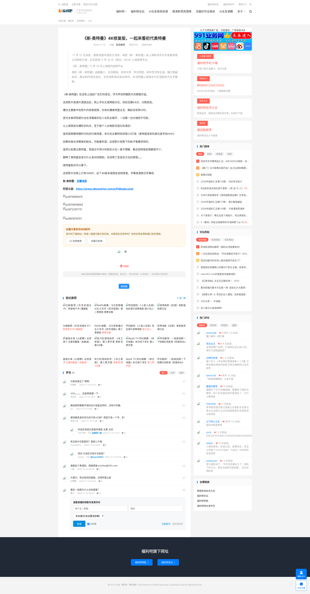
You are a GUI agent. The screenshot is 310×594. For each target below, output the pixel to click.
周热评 (202, 325)
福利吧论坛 (138, 11)
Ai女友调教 (226, 11)
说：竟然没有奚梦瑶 (224, 423)
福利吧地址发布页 (206, 505)
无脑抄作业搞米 (205, 11)
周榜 (200, 154)
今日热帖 (202, 239)
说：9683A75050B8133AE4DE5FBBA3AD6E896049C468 (229, 434)
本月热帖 (229, 239)
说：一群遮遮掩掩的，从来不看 (222, 377)
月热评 (213, 325)
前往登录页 (177, 523)
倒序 (182, 372)
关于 (240, 11)
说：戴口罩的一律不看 (223, 334)
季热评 (224, 325)
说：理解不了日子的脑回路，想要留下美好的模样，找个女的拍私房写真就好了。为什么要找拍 (227, 391)
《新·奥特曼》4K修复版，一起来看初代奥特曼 (124, 38)
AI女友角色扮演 (158, 11)
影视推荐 (81, 21)
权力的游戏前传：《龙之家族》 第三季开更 (108, 362)
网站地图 (133, 585)
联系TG (242, 4)
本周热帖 (215, 239)
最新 (234, 325)
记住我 (92, 523)
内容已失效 (96, 241)
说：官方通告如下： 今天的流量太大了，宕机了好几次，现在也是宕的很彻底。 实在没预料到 (227, 465)
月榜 (209, 154)
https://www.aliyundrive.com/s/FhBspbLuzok (104, 188)
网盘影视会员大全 (206, 490)
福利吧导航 (202, 500)
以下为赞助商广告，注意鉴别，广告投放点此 (222, 30)
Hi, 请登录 (63, 4)
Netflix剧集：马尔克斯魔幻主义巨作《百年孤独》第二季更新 (108, 329)
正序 (172, 372)
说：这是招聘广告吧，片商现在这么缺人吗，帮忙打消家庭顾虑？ (227, 347)
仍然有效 (76, 241)
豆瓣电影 (82, 181)
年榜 (229, 154)
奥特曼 (124, 286)
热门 (163, 372)
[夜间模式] (250, 4)
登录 (79, 523)
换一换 (181, 298)
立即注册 (76, 4)
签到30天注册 (90, 4)
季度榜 (219, 154)
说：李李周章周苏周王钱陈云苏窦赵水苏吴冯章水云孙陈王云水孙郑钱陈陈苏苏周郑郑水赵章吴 (227, 408)
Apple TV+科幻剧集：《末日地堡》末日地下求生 (140, 362)
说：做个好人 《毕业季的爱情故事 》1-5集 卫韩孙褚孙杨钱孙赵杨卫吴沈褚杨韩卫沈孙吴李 (227, 362)
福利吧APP (228, 4)
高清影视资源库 (181, 11)
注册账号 (165, 523)
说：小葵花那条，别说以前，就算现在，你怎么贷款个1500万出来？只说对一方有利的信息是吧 (227, 448)
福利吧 (65, 11)
